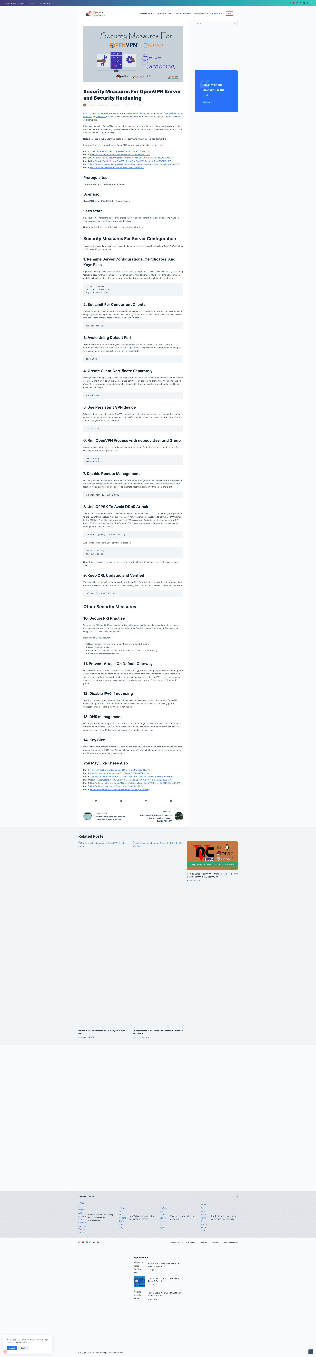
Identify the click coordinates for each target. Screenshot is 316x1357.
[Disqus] (158, 1083)
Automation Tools (183, 13)
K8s (229, 14)
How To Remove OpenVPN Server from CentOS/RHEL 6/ (116, 786)
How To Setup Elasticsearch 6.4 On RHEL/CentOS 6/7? (223, 1217)
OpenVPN (129, 105)
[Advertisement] (216, 48)
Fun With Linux (146, 13)
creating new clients (135, 113)
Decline (24, 1348)
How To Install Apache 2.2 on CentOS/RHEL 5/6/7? (142, 1217)
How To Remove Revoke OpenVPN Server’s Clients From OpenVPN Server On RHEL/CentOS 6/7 (135, 164)
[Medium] (304, 3)
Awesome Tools (117, 105)
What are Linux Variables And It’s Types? (183, 1217)
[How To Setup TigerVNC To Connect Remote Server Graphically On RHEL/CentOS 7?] (212, 855)
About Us (33, 3)
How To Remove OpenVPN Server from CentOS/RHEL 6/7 (117, 167)
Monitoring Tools (165, 13)
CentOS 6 (101, 116)
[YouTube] (293, 3)
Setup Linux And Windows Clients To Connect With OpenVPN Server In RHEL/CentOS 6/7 (132, 158)
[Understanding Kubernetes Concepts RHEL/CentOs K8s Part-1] (158, 934)
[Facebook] (290, 3)
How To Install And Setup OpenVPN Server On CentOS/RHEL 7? (120, 151)
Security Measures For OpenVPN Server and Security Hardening (120, 789)
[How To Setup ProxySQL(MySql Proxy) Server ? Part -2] (139, 1281)
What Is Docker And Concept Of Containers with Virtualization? (101, 1217)
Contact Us (23, 3)
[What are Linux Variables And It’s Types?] (163, 1217)
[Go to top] (310, 1351)
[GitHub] (300, 3)
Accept (12, 1348)
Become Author (10, 3)
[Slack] (307, 3)
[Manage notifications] (5, 1352)
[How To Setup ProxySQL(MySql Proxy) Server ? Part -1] (139, 1296)
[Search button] (235, 23)
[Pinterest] (145, 800)
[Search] (311, 3)
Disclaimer (191, 1242)
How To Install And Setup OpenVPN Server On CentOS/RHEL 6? (120, 154)
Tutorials (215, 13)
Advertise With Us (47, 3)
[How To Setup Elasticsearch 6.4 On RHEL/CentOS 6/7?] (204, 1217)
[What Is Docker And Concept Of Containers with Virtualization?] (82, 1217)
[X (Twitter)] (120, 800)
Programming (200, 13)
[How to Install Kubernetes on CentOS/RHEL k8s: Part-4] (103, 934)
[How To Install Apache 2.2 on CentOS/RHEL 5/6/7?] (123, 1217)
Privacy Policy (177, 1242)
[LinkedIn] (297, 3)
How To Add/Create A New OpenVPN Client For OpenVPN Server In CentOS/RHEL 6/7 (130, 161)
